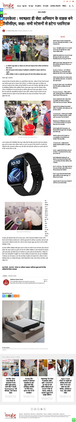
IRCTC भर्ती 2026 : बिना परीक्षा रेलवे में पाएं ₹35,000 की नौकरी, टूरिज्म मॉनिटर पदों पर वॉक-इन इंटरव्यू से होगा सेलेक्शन (62, 168)
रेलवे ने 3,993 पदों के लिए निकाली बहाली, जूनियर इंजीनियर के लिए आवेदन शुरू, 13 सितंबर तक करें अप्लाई (62, 175)
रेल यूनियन (38, 6)
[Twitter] (47, 281)
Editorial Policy (40, 414)
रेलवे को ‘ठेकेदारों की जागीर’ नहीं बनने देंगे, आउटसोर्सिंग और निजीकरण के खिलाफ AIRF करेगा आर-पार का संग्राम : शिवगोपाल (62, 100)
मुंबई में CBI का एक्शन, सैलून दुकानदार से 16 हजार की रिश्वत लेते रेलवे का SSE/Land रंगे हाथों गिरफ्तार (62, 64)
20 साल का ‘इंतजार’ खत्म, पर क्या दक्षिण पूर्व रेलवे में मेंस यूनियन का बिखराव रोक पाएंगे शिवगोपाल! (62, 86)
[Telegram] (12, 296)
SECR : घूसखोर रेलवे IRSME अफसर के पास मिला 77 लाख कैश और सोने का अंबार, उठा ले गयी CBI (62, 152)
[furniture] (23, 342)
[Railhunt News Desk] (6, 285)
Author (5, 276)
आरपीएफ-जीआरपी (55, 6)
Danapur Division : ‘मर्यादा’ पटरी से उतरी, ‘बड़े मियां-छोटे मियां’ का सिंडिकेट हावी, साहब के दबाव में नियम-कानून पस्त (62, 93)
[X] (9, 296)
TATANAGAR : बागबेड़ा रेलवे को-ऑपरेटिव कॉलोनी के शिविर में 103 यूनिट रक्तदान (61, 144)
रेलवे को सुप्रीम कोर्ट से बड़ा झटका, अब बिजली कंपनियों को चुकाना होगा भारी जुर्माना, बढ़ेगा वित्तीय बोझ (62, 130)
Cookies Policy (56, 414)
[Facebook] (45, 281)
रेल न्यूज (31, 6)
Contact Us (62, 414)
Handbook (50, 414)
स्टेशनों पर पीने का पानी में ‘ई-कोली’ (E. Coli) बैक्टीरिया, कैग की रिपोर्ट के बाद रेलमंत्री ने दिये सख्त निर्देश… (61, 137)
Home (19, 6)
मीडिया (64, 6)
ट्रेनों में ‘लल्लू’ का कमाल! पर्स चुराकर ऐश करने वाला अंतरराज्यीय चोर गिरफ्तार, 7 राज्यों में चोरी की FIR (62, 42)
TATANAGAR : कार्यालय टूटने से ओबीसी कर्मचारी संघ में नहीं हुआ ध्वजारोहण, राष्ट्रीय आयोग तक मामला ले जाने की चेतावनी (62, 115)
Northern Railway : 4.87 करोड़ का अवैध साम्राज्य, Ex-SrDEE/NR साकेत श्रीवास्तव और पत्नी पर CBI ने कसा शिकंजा (62, 71)
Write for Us (33, 414)
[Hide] (0, 27)
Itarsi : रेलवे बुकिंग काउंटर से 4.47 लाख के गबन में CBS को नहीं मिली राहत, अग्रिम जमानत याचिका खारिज (62, 49)
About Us (21, 414)
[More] (18, 296)
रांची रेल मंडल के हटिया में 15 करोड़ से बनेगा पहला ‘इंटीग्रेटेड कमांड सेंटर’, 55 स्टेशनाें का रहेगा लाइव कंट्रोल (62, 79)
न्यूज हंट (24, 6)
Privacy (45, 414)
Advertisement (27, 414)
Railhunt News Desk (12, 30)
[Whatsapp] (6, 296)
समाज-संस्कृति (42, 12)
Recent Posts (12, 276)
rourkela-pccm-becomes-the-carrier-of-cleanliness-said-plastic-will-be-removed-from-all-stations (25, 349)
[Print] (15, 296)
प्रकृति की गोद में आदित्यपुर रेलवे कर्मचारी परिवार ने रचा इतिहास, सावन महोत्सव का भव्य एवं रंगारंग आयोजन (62, 108)
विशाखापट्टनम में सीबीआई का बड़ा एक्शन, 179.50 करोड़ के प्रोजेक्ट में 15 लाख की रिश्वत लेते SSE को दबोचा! (62, 122)
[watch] (25, 197)
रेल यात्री (45, 6)
